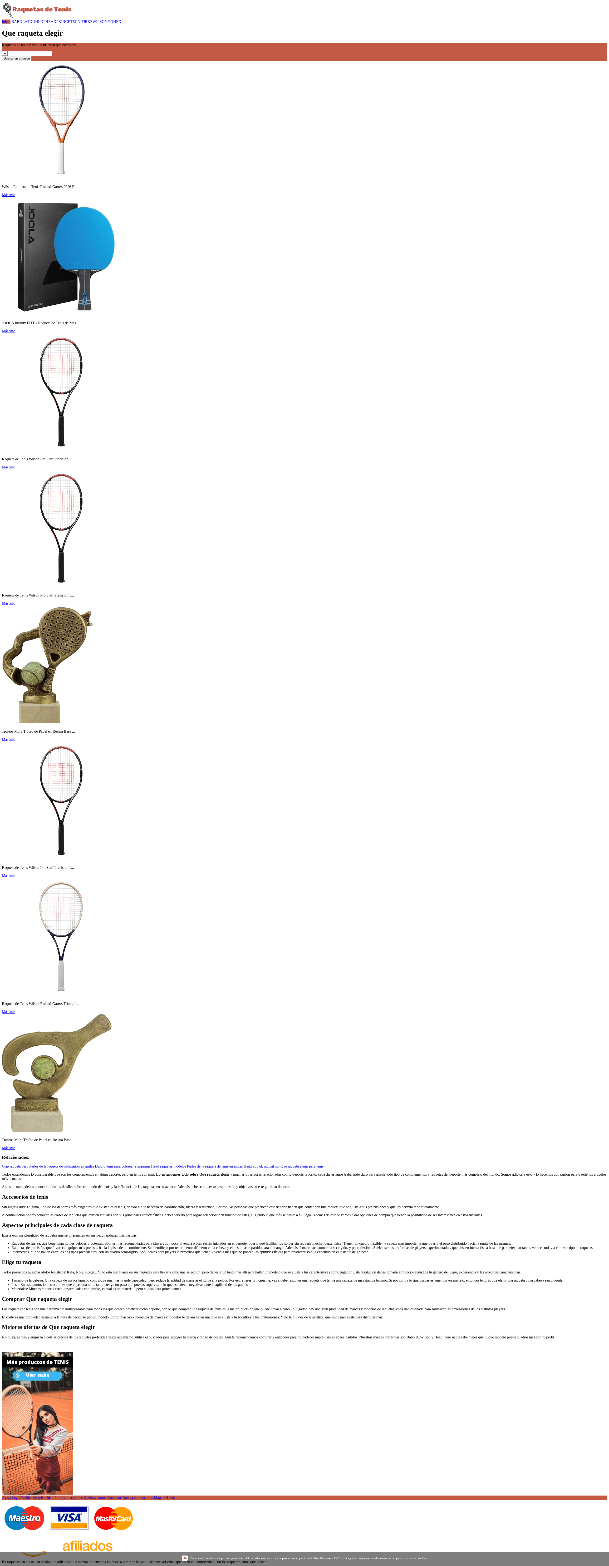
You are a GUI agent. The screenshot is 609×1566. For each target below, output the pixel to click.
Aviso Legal (11, 1498)
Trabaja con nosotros (137, 1498)
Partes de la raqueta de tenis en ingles (215, 1166)
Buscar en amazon (17, 58)
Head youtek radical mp (262, 1166)
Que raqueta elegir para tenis (301, 1166)
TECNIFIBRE (81, 22)
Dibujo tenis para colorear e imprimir (122, 1166)
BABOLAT (20, 22)
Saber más (197, 1558)
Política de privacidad (37, 1498)
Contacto (114, 1498)
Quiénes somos (94, 1498)
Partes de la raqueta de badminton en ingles (61, 1166)
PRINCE (63, 22)
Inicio (6, 22)
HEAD (50, 22)
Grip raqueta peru (15, 1166)
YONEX (114, 22)
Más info (8, 195)
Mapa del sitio (164, 1498)
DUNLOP (37, 22)
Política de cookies (68, 1498)
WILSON (100, 22)
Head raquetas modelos (168, 1166)
